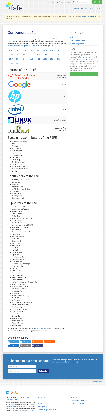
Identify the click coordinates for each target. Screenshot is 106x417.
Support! (38, 345)
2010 (17, 55)
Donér (98, 2)
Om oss (76, 8)
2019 (24, 59)
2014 (45, 55)
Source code (75, 397)
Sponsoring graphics (77, 44)
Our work (82, 57)
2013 (38, 55)
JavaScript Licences (44, 413)
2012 (31, 55)
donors (72, 61)
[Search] (74, 2)
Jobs (40, 400)
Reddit (50, 342)
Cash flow (73, 37)
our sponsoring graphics (29, 46)
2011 (24, 55)
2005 (38, 50)
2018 (17, 59)
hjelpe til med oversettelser (85, 16)
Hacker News (38, 342)
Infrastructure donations (78, 40)
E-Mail (26, 345)
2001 (11, 50)
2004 (31, 50)
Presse (98, 8)
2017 (11, 59)
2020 (31, 59)
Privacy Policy (42, 406)
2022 (45, 59)
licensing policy (28, 411)
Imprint (40, 403)
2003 (24, 50)
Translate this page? (77, 403)
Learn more (47, 348)
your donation (12, 46)
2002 (17, 50)
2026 (17, 63)
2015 (52, 55)
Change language (64, 2)
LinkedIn (14, 345)
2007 (52, 50)
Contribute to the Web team (79, 400)
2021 (38, 59)
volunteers (86, 59)
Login (52, 2)
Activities (84, 8)
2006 (45, 50)
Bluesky (26, 342)
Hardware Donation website (43, 328)
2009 (11, 55)
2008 (58, 50)
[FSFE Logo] (14, 6)
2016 (58, 55)
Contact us (41, 397)
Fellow (13, 41)
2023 (52, 59)
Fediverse (14, 342)
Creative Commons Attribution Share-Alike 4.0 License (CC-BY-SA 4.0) (20, 407)
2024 (58, 59)
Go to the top (97, 382)
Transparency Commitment (47, 410)
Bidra (91, 8)
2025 (11, 63)
